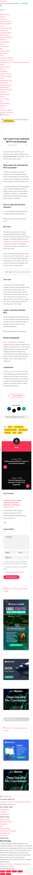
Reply (5, 522)
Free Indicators (5, 42)
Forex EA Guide (4, 51)
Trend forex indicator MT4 (16, 371)
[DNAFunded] (4, 115)
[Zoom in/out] (20, 871)
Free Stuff (3, 39)
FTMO (1, 26)
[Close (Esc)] (2, 871)
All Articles (3, 53)
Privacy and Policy (6, 864)
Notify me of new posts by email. (15, 572)
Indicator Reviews (5, 21)
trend (20, 433)
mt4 (14, 433)
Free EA (2, 44)
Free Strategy (4, 46)
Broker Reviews (5, 14)
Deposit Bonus (4, 35)
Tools (2, 55)
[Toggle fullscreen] (14, 871)
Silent (16, 447)
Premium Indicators (6, 37)
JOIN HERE (24, 3)
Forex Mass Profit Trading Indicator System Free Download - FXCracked (12, 502)
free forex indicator (10, 430)
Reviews (2, 17)
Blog (1, 49)
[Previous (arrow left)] (2, 874)
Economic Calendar (6, 58)
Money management (9, 342)
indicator (7, 433)
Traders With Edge (6, 28)
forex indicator (19, 427)
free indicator (23, 430)
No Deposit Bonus (6, 33)
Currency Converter (6, 60)
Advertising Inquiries (6, 866)
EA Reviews (3, 19)
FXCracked (3, 1)
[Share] (8, 871)
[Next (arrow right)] (8, 874)
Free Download (17, 395)
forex (10, 427)
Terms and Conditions (22, 864)
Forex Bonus (4, 30)
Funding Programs (6, 23)
